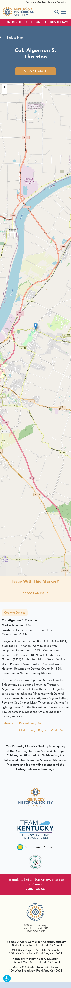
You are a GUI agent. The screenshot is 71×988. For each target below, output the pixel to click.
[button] (36, 326)
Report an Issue (35, 593)
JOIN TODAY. (35, 889)
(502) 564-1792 (36, 931)
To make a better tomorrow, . (35, 881)
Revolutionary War (31, 723)
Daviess (14, 612)
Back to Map (15, 37)
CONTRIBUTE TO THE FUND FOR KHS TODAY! (35, 22)
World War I (58, 730)
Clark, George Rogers (33, 730)
